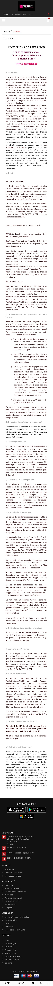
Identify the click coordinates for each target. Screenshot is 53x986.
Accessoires (10, 953)
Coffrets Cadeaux (13, 956)
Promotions (10, 869)
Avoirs (7, 923)
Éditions (8, 963)
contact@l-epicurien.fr (23, 853)
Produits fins (10, 950)
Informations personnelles (17, 917)
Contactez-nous (12, 901)
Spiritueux (9, 947)
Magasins (9, 908)
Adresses (9, 926)
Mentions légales (12, 888)
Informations (8, 833)
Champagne (11, 943)
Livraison (9, 885)
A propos (9, 895)
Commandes (11, 920)
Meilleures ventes (13, 876)
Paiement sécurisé (13, 898)
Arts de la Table (12, 959)
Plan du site (10, 904)
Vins (7, 940)
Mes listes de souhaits (15, 930)
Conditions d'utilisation (15, 891)
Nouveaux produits (13, 872)
